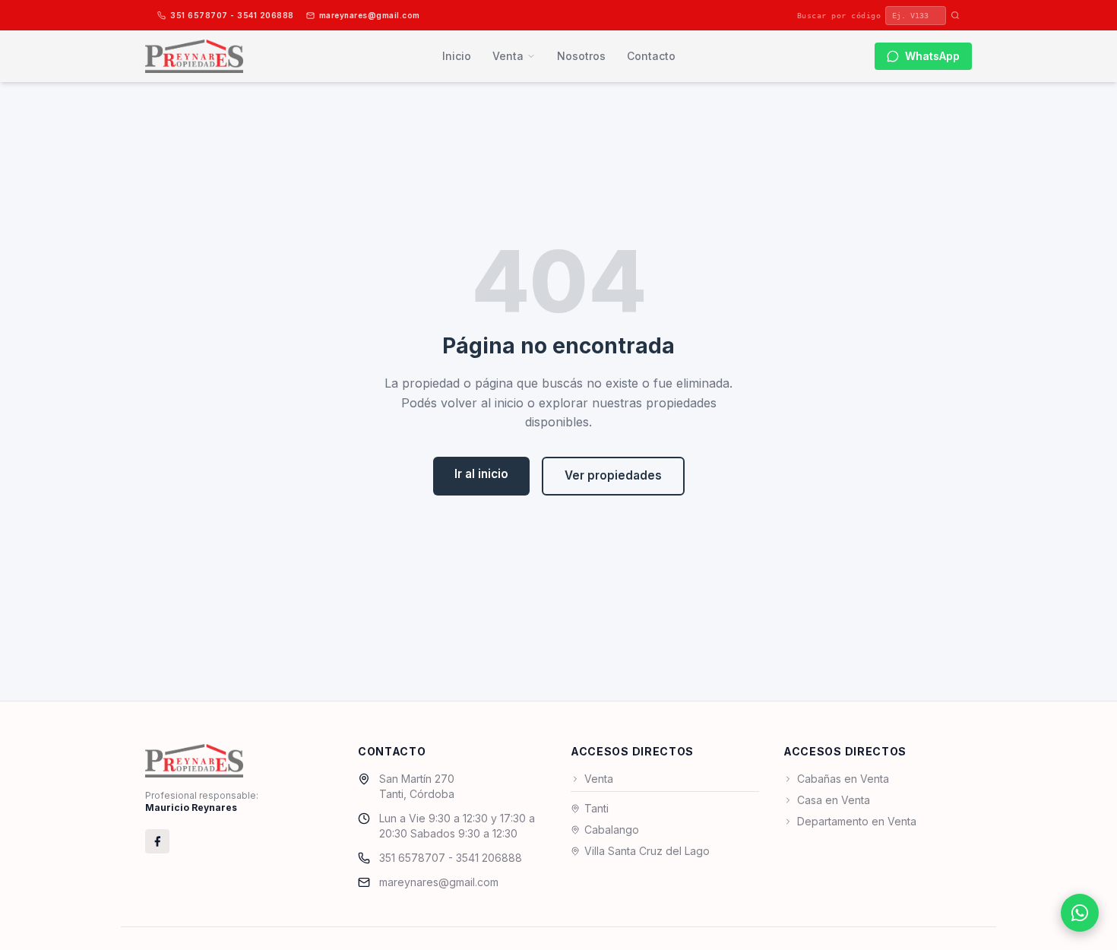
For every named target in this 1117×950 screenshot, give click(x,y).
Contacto (651, 55)
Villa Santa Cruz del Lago (647, 850)
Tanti (596, 808)
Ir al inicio (481, 474)
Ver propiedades (613, 475)
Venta (508, 55)
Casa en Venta (833, 799)
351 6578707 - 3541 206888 (232, 15)
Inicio (456, 55)
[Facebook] (157, 841)
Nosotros (581, 55)
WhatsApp (932, 55)
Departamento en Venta (856, 821)
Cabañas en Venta (843, 778)
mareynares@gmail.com (369, 15)
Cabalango (611, 829)
